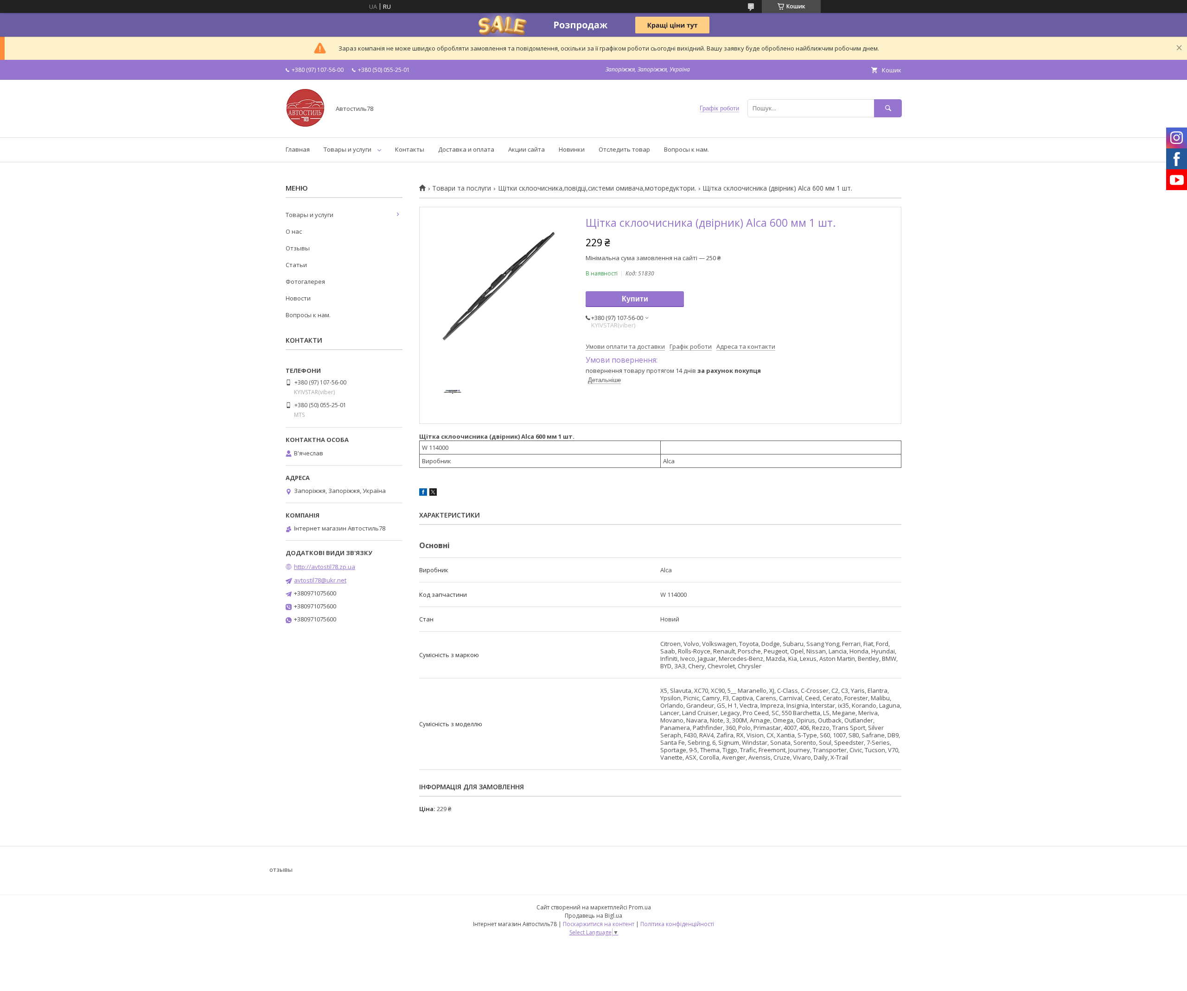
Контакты (409, 149)
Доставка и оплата (466, 149)
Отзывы (298, 248)
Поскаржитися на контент (598, 924)
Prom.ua (640, 907)
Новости (298, 298)
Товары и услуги (347, 149)
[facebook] (423, 493)
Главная (298, 149)
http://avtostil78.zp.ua (324, 566)
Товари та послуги (461, 188)
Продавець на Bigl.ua (593, 916)
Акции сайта (526, 149)
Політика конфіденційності (677, 924)
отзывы (281, 869)
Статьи (296, 265)
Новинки (572, 149)
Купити (635, 299)
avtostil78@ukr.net (320, 580)
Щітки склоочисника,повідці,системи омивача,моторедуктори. (597, 188)
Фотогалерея (305, 281)
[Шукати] (888, 108)
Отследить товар (624, 149)
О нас (294, 231)
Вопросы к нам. (686, 149)
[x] (433, 493)
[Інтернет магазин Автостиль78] (305, 125)
